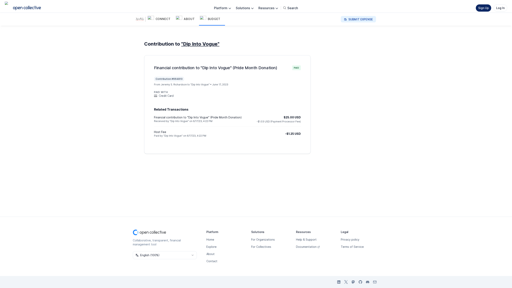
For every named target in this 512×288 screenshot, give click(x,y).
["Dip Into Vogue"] (141, 19)
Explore (211, 246)
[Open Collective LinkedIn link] (339, 282)
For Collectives (261, 246)
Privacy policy (350, 239)
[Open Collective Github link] (360, 282)
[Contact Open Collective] (375, 282)
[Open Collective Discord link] (367, 282)
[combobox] (165, 255)
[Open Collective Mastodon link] (353, 282)
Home (210, 239)
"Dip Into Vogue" (200, 44)
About (210, 254)
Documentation (306, 246)
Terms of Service (352, 246)
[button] (161, 19)
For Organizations (263, 239)
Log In (500, 8)
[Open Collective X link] (346, 282)
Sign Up (483, 8)
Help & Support (306, 239)
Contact (211, 261)
